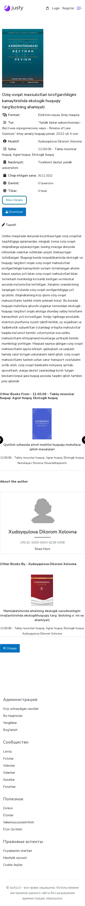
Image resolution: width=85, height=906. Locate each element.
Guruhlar (9, 780)
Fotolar (8, 759)
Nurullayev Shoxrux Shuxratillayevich (42, 463)
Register (68, 8)
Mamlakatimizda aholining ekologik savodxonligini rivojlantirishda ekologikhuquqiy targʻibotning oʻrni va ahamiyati (42, 615)
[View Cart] (47, 8)
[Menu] (79, 8)
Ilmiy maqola (70, 115)
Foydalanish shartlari (17, 851)
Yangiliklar (10, 723)
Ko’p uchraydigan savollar (21, 709)
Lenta (7, 751)
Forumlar (9, 787)
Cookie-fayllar (12, 865)
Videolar (9, 766)
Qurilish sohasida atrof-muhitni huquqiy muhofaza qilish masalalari (42, 447)
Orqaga (11, 648)
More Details (14, 200)
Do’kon (8, 808)
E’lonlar (8, 815)
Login (56, 8)
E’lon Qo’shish (12, 829)
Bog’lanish (10, 730)
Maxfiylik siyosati (15, 858)
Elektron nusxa (49, 115)
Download (15, 212)
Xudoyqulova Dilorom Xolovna (60, 141)
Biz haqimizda (12, 716)
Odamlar (9, 773)
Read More (42, 549)
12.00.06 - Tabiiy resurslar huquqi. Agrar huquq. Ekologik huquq (42, 458)
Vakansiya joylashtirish (18, 822)
